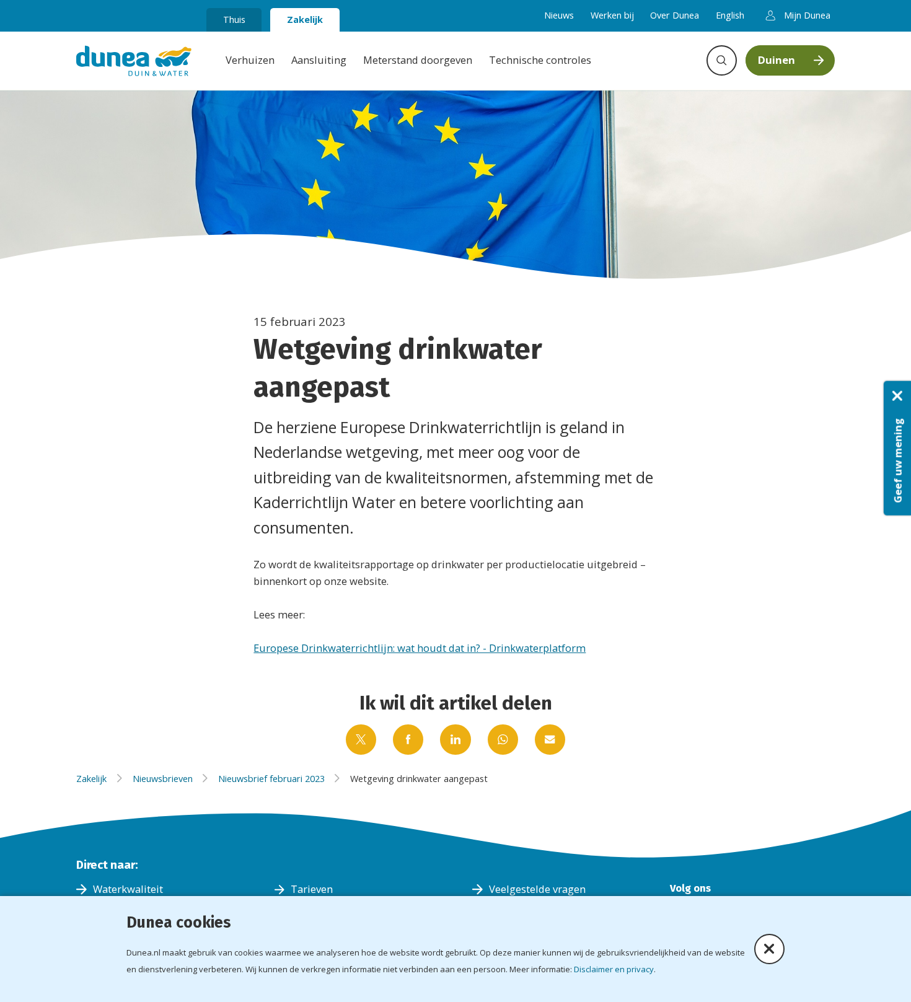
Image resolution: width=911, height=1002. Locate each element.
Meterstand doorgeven (417, 60)
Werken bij (612, 15)
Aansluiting (318, 60)
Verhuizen (250, 60)
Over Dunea (674, 15)
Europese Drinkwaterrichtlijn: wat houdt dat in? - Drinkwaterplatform (419, 648)
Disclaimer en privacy (614, 969)
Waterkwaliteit (128, 889)
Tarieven (312, 889)
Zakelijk (305, 19)
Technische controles (540, 60)
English (730, 15)
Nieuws (559, 15)
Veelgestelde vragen (537, 889)
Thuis (234, 19)
